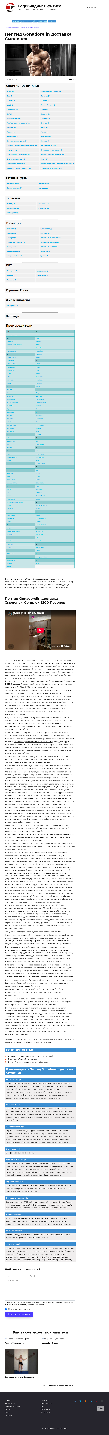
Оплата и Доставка (12, 1406)
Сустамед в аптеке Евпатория (19, 1377)
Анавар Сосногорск (14, 1343)
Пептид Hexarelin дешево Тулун (25, 661)
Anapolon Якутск (50, 1343)
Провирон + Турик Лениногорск (22, 1059)
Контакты (91, 7)
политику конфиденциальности (32, 1304)
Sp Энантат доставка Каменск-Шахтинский (33, 742)
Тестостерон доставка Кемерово (58, 1385)
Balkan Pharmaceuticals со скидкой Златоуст (28, 1062)
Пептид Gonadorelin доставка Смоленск (25, 27)
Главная (8, 27)
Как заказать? (10, 1403)
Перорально (26, 21)
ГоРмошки (42, 21)
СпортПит (16, 21)
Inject (35, 21)
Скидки (8, 1409)
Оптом (7, 1412)
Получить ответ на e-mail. (19, 1309)
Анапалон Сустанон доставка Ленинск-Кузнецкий (30, 1056)
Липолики (52, 21)
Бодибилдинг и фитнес (39, 6)
